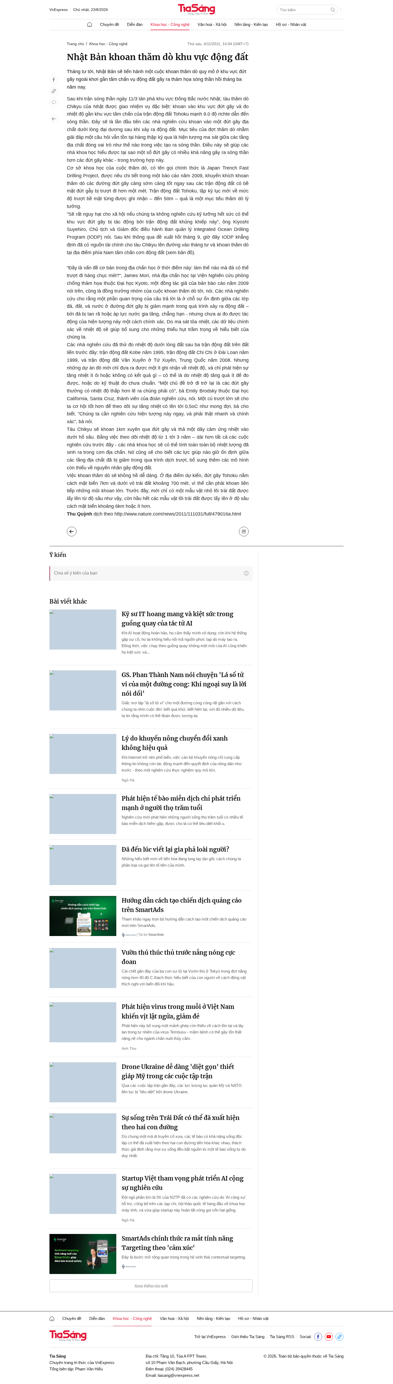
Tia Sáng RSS (282, 1336)
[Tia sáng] (196, 10)
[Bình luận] (53, 102)
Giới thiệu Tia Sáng (247, 1336)
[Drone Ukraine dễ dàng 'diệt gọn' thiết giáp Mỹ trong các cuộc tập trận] (82, 1082)
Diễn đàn (134, 24)
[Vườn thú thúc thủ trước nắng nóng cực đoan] (82, 968)
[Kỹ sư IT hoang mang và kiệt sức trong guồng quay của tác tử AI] (82, 630)
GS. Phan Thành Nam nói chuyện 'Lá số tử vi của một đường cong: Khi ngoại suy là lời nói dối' (184, 684)
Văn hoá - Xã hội (212, 24)
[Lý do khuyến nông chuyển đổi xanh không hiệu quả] (82, 754)
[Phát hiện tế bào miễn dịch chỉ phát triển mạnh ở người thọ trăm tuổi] (82, 814)
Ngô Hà (128, 780)
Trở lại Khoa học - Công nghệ (75, 530)
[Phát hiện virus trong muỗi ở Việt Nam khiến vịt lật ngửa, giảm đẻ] (82, 1022)
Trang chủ (75, 44)
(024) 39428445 (178, 1369)
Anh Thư (129, 1048)
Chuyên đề (109, 24)
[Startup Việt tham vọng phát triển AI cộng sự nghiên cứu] (82, 1194)
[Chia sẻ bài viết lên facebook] (53, 80)
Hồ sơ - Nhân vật (291, 24)
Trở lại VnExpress (210, 1336)
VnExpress (58, 9)
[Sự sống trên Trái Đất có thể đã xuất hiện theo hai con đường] (82, 1133)
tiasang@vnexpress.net (178, 1375)
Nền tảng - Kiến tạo (251, 24)
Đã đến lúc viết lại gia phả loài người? (175, 849)
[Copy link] (53, 91)
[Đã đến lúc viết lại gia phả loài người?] (82, 865)
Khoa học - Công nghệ (170, 24)
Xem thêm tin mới (151, 1286)
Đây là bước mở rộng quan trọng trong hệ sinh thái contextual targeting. (184, 1257)
